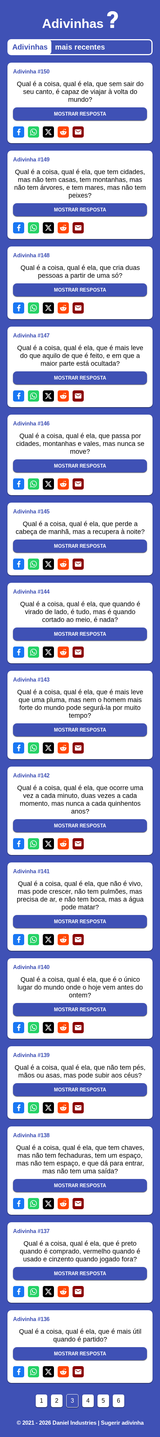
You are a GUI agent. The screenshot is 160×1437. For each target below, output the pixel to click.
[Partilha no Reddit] (63, 132)
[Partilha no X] (48, 132)
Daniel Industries (74, 1422)
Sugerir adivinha (122, 1422)
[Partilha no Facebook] (18, 132)
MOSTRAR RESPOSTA (80, 114)
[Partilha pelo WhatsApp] (33, 132)
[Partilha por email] (78, 132)
